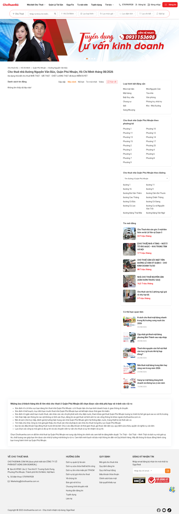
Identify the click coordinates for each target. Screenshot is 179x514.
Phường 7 (127, 158)
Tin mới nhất (91, 82)
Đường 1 (126, 185)
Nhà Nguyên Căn (153, 89)
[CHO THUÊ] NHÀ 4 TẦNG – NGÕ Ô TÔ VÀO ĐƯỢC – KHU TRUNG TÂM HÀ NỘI (152, 246)
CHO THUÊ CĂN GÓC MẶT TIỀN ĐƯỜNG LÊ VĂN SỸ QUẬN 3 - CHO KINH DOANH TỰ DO (152, 263)
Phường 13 (128, 137)
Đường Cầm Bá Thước (156, 193)
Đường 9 (150, 189)
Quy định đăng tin (107, 466)
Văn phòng (151, 97)
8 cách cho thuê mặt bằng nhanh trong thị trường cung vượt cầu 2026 (152, 320)
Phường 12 (151, 133)
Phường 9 (127, 162)
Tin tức (108, 5)
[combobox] (146, 178)
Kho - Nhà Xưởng (153, 106)
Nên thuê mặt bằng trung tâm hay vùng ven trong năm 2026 (152, 366)
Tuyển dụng (96, 5)
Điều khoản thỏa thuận (109, 474)
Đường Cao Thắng (131, 197)
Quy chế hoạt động (107, 470)
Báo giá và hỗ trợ (73, 482)
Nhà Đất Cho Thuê (35, 5)
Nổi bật (81, 82)
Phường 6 (150, 154)
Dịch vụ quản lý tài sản (75, 462)
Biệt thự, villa (128, 97)
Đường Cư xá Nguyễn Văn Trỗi (155, 207)
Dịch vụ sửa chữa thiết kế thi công (80, 466)
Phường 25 (151, 145)
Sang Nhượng (129, 110)
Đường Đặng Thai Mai (132, 213)
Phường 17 (151, 141)
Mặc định (72, 82)
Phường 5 (127, 154)
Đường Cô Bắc (129, 201)
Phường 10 (151, 129)
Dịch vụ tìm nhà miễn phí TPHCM (80, 470)
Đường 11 (150, 185)
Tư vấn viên (82, 5)
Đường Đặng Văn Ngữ (155, 213)
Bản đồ (113, 82)
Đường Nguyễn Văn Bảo (58, 68)
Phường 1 (127, 129)
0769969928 (28, 477)
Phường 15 (128, 141)
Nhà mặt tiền (128, 89)
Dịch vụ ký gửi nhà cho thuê (78, 474)
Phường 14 (151, 137)
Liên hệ (69, 499)
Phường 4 (150, 150)
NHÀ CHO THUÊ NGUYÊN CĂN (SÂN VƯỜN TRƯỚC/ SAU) (150, 278)
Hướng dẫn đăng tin (74, 490)
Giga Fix (70, 5)
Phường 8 (150, 158)
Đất (124, 106)
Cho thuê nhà (13, 68)
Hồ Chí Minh (25, 68)
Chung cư (127, 101)
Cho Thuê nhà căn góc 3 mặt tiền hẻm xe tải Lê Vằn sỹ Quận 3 (152, 231)
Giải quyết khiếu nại (107, 482)
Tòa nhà (149, 93)
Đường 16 (127, 189)
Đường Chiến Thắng (154, 197)
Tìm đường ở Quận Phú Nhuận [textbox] (136, 179)
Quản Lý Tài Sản (56, 5)
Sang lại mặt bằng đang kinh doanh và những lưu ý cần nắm (151, 381)
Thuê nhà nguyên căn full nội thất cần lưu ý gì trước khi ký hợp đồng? (152, 351)
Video (101, 82)
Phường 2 (127, 145)
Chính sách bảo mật (108, 478)
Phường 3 (127, 150)
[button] (84, 58)
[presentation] (5, 41)
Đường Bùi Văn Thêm (132, 193)
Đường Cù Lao (129, 206)
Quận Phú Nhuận (39, 68)
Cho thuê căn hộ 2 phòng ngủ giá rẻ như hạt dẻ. (152, 293)
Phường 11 (128, 133)
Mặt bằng (127, 93)
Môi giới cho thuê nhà (108, 462)
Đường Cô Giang (153, 201)
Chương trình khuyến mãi (77, 486)
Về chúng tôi (71, 478)
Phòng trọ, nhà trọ (154, 101)
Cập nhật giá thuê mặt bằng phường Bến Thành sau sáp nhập (152, 335)
